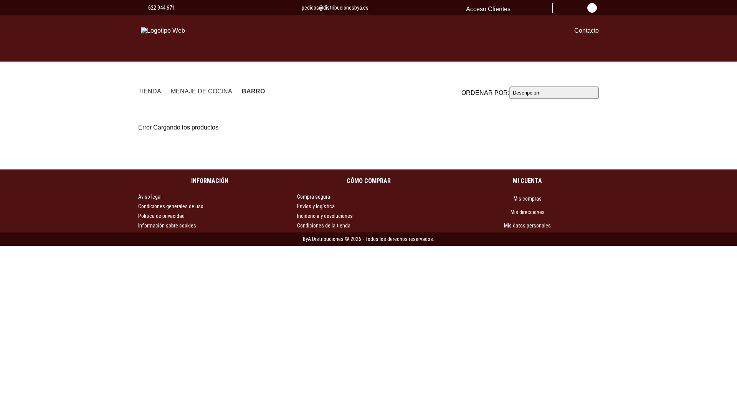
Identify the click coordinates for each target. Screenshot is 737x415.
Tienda (149, 91)
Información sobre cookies (167, 225)
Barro (253, 91)
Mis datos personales (527, 225)
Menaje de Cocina (201, 91)
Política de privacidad (161, 216)
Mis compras (528, 199)
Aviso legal (150, 197)
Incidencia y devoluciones (325, 216)
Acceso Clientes (488, 9)
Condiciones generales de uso (170, 206)
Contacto (586, 30)
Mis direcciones (528, 212)
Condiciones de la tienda (323, 225)
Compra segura (313, 197)
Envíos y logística (316, 206)
